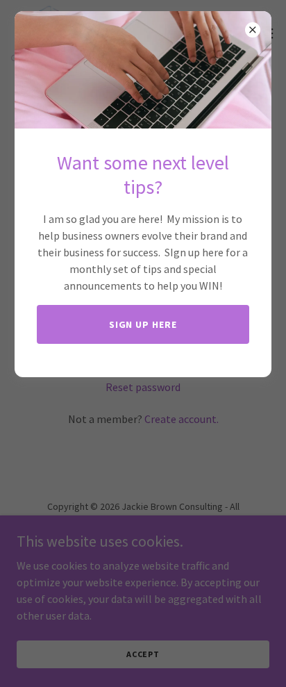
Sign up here (143, 324)
